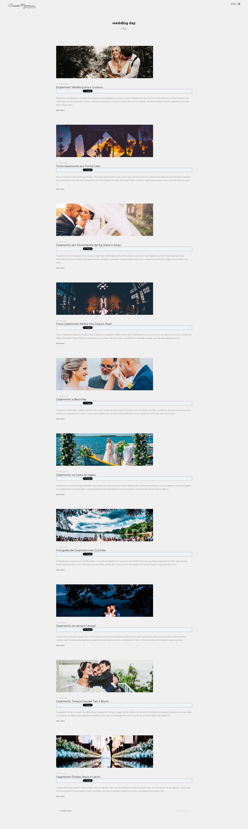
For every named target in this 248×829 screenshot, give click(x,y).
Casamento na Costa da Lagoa (75, 474)
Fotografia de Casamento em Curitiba (81, 550)
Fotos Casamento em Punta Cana (78, 166)
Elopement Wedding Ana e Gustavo (79, 87)
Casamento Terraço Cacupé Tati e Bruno (82, 701)
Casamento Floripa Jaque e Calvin (78, 776)
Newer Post (182, 811)
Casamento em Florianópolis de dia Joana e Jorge (88, 245)
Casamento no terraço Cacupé (76, 625)
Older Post (66, 811)
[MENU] (239, 4)
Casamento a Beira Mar (71, 399)
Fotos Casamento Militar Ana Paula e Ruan (84, 323)
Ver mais (60, 110)
